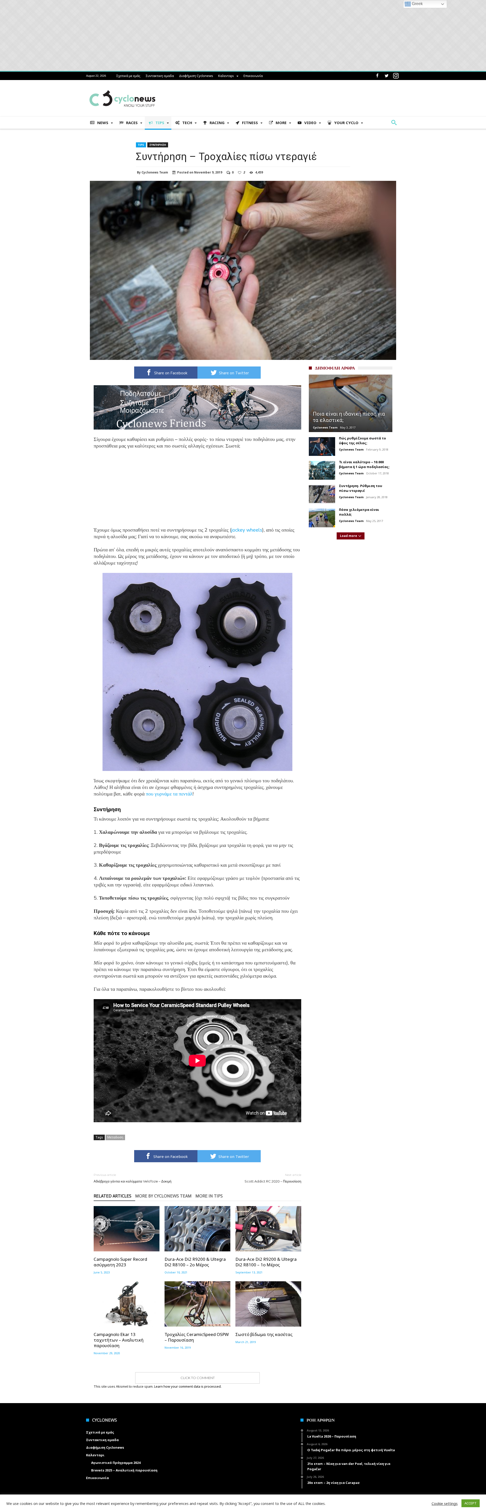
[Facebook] (377, 76)
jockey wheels (246, 530)
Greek (417, 4)
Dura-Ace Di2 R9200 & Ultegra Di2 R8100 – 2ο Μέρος (195, 1262)
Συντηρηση (157, 144)
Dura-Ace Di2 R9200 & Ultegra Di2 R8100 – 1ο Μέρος (266, 1262)
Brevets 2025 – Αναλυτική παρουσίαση (124, 1470)
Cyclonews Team (154, 172)
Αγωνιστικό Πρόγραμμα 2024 (115, 1462)
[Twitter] (386, 76)
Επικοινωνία (253, 75)
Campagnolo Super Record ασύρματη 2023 (120, 1262)
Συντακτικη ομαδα (160, 75)
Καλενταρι (226, 75)
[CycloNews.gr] (122, 87)
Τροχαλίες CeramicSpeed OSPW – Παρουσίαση (197, 1337)
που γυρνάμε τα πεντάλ (169, 793)
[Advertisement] (197, 491)
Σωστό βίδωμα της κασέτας (264, 1334)
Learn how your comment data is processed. (187, 1386)
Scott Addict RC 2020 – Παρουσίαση (273, 1178)
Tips (141, 144)
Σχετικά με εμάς (128, 75)
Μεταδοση (115, 1137)
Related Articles (112, 1196)
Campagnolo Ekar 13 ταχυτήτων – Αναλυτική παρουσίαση (119, 1340)
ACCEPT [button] (470, 1503)
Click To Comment (197, 1378)
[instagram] (396, 76)
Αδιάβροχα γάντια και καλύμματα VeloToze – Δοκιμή (132, 1178)
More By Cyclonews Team (163, 1196)
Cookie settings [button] (445, 1503)
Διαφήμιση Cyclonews (196, 75)
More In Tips (209, 1196)
